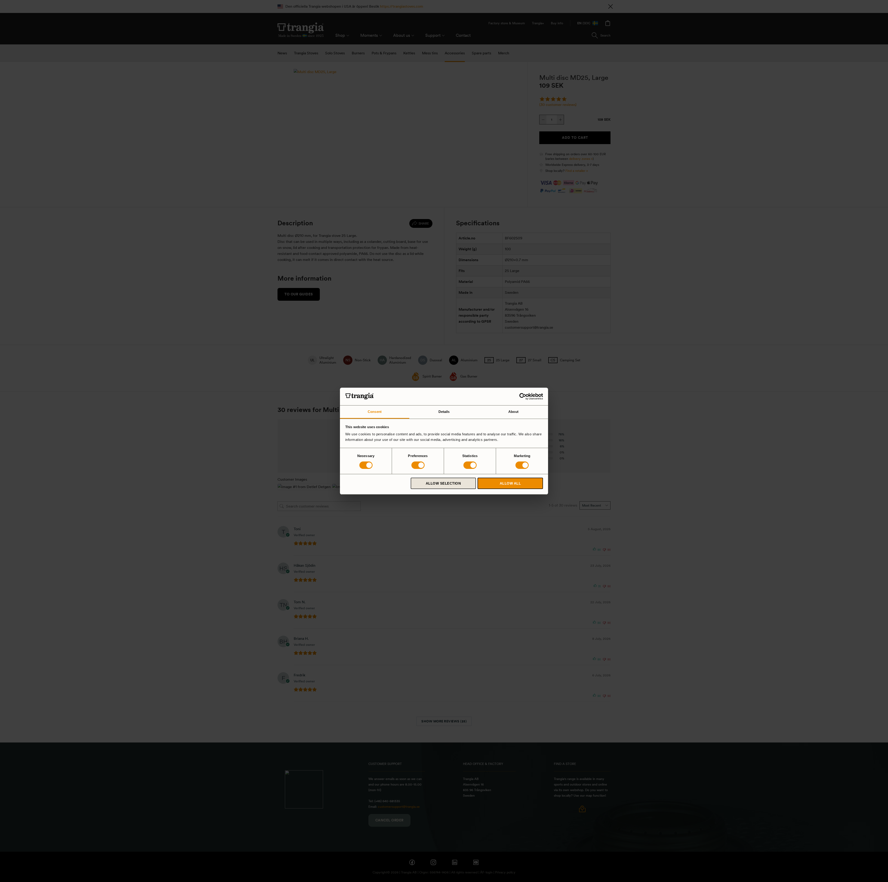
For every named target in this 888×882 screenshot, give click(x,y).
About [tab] (513, 412)
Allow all (510, 483)
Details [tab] (444, 412)
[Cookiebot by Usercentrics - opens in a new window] (523, 396)
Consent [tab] (375, 412)
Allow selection (443, 483)
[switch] (418, 465)
